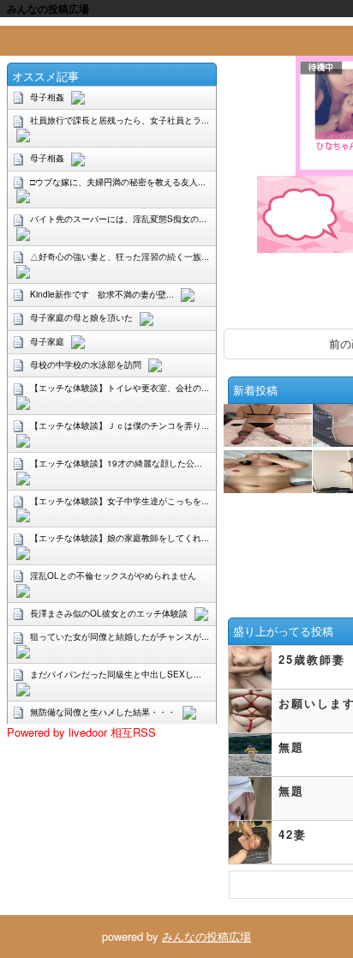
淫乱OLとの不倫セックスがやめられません (113, 575)
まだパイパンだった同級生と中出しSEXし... (115, 674)
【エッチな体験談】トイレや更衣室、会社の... (119, 388)
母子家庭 (47, 341)
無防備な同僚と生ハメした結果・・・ (103, 712)
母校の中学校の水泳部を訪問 (85, 364)
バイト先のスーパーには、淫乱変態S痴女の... (118, 219)
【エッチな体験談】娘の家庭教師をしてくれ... (119, 538)
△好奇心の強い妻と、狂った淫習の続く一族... (119, 256)
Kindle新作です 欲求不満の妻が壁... (102, 294)
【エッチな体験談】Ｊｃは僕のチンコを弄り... (119, 425)
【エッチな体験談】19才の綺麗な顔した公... (116, 463)
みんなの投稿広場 (206, 936)
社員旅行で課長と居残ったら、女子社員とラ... (119, 120)
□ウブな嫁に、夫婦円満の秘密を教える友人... (118, 182)
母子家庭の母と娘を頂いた (81, 317)
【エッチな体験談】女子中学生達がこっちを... (119, 501)
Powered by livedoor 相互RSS (81, 732)
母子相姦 (47, 97)
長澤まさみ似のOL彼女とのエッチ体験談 (109, 613)
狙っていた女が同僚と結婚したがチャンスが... (119, 636)
